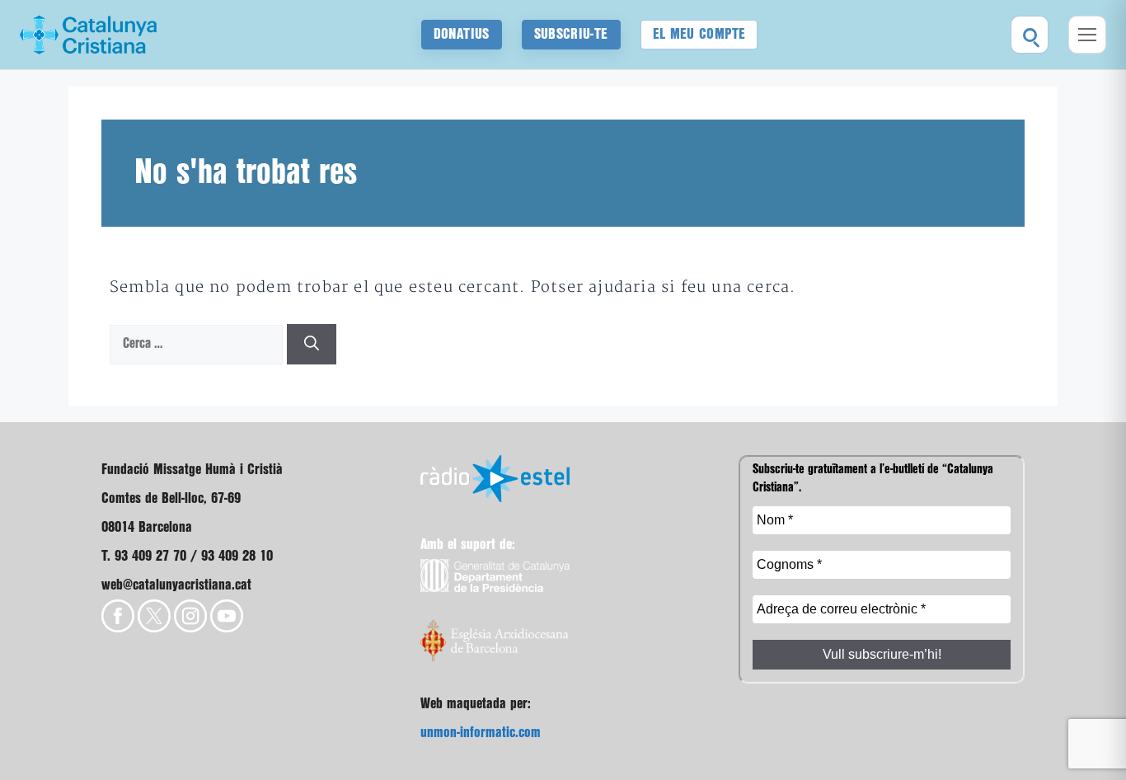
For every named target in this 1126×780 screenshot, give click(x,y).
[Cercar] (1030, 35)
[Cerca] (311, 344)
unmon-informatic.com (480, 732)
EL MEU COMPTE (699, 34)
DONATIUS (462, 34)
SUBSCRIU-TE (571, 34)
